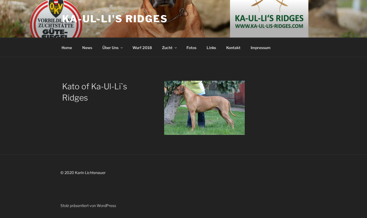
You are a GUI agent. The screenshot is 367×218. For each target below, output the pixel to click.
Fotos (191, 47)
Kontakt (233, 47)
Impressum (261, 47)
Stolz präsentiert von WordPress (88, 205)
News (87, 47)
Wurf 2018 (142, 47)
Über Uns (110, 47)
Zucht (167, 47)
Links (211, 47)
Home (67, 47)
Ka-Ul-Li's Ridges (115, 19)
